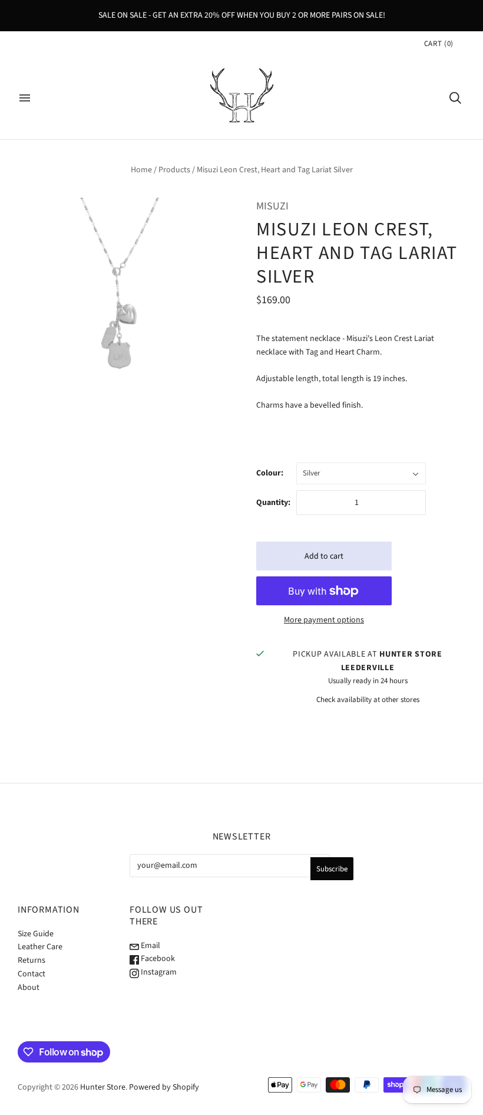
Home (141, 170)
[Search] (455, 98)
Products (174, 170)
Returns (31, 960)
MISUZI (272, 206)
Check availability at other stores (367, 699)
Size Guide (36, 934)
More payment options (324, 620)
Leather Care (40, 947)
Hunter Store (102, 1087)
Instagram (158, 972)
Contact (31, 974)
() (439, 43)
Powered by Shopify (164, 1087)
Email (149, 946)
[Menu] (25, 98)
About (28, 987)
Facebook (157, 959)
